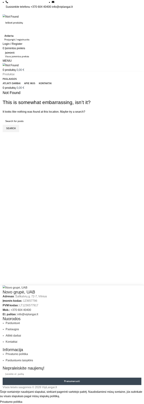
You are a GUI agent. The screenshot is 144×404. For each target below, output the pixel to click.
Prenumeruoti (72, 381)
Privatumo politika (11, 401)
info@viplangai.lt (27, 314)
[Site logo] (11, 16)
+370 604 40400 (21, 309)
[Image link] (15, 287)
